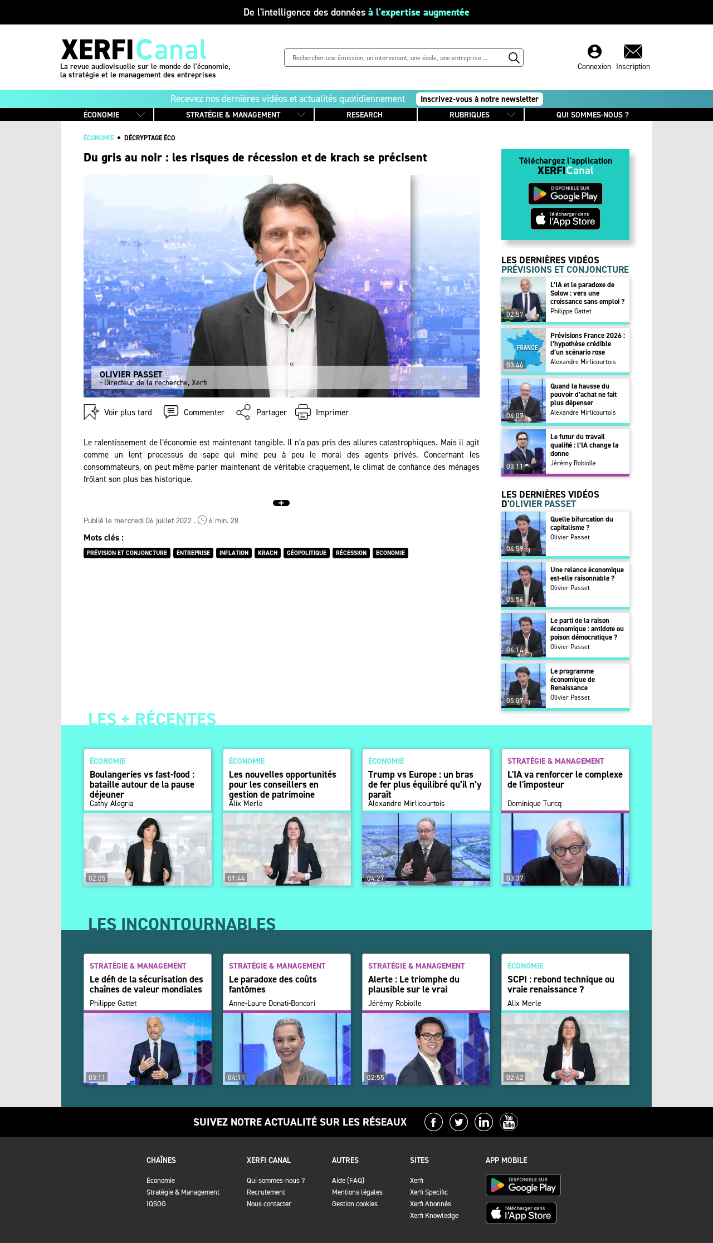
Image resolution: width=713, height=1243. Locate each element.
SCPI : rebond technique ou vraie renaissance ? (560, 984)
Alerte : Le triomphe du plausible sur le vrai (414, 984)
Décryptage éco (149, 138)
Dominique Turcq (534, 804)
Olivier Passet (570, 537)
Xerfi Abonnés (430, 1203)
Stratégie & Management (182, 1192)
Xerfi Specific (429, 1192)
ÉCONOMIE (101, 115)
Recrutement (266, 1192)
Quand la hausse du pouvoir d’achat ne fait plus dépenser (583, 394)
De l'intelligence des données (356, 12)
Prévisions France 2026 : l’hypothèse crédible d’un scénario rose (587, 343)
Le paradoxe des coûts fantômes (273, 984)
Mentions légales (357, 1192)
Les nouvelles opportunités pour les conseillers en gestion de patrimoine (282, 784)
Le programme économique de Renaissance (572, 679)
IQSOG (156, 1203)
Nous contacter (269, 1203)
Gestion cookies (355, 1203)
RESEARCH (364, 115)
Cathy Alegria (112, 804)
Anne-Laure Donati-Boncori (272, 1004)
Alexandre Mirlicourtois (583, 362)
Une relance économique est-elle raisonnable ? (587, 574)
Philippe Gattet (571, 311)
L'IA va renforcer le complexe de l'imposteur (565, 779)
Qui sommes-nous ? (276, 1180)
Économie (160, 1180)
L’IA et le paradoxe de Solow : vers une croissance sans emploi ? (587, 293)
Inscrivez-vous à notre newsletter (480, 99)
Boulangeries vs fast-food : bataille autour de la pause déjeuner (142, 784)
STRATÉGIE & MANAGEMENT (233, 115)
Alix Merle (246, 804)
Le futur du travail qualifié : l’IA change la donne (584, 445)
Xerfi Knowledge (434, 1215)
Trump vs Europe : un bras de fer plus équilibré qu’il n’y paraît (424, 784)
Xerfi (416, 1180)
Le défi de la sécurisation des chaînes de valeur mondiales (146, 984)
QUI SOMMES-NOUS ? (592, 115)
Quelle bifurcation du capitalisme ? (581, 523)
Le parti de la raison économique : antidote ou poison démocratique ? (587, 628)
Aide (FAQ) (348, 1180)
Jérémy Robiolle (573, 463)
